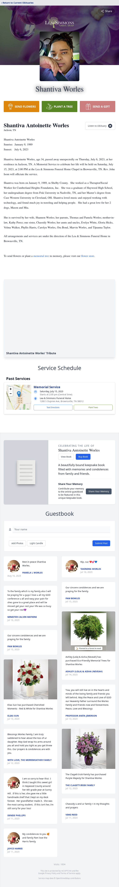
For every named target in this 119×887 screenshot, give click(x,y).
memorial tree (41, 256)
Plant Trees (93, 407)
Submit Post (101, 543)
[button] (19, 394)
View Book (66, 456)
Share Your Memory (98, 491)
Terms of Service (68, 873)
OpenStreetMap (63, 878)
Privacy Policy (51, 873)
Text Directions (53, 407)
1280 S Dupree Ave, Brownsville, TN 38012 (62, 401)
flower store (87, 256)
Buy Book (83, 456)
